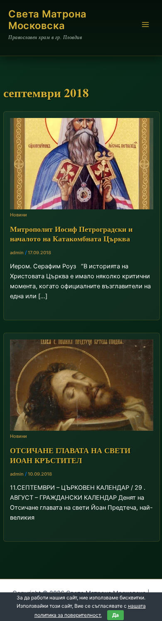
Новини (18, 215)
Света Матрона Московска (47, 20)
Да (115, 615)
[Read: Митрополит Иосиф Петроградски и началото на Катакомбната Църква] (81, 163)
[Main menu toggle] (145, 24)
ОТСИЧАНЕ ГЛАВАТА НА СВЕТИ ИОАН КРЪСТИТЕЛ (70, 455)
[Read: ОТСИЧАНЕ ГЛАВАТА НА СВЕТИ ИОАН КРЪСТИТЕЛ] (81, 384)
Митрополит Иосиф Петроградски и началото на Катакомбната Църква (71, 233)
